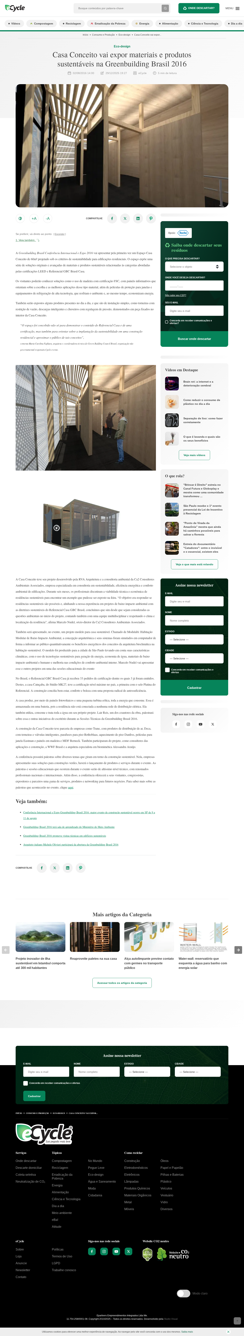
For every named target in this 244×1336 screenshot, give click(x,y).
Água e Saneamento (102, 1181)
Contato (21, 1277)
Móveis (129, 1209)
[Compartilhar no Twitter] (125, 218)
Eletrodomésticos (136, 1167)
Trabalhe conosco (64, 1270)
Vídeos (15, 23)
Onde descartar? (201, 8)
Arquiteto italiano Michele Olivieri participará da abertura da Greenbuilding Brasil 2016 (70, 844)
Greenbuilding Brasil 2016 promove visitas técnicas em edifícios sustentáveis (64, 835)
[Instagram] (188, 724)
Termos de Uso (62, 1256)
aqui (70, 787)
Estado (169, 631)
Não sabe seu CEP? (175, 295)
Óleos (165, 1160)
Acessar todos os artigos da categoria (122, 982)
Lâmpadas (131, 1181)
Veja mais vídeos (194, 455)
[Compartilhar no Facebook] (112, 218)
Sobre (20, 1249)
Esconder (60, 234)
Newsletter (23, 1270)
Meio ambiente (62, 1213)
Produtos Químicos (137, 1188)
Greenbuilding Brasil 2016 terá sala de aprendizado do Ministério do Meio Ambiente (69, 827)
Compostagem (43, 23)
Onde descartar (26, 1160)
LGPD (56, 1263)
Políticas (57, 1249)
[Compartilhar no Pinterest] (151, 218)
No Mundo (95, 1160)
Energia (144, 23)
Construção (132, 1160)
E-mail (169, 593)
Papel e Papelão (172, 1167)
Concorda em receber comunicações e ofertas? (191, 322)
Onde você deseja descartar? (185, 277)
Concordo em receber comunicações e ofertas (192, 671)
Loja (19, 1256)
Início (85, 35)
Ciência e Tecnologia (204, 23)
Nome (168, 612)
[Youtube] (200, 724)
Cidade (169, 650)
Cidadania (95, 1195)
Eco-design (124, 35)
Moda (92, 1188)
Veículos (166, 1188)
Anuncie (21, 1263)
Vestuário (167, 1195)
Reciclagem (73, 23)
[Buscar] (165, 8)
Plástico (166, 1181)
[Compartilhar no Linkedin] (138, 218)
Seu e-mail (171, 302)
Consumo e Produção (103, 35)
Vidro (164, 1202)
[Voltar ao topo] (237, 1321)
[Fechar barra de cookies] (228, 1331)
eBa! (55, 1219)
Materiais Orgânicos (137, 1195)
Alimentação (170, 23)
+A (34, 218)
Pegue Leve (96, 1167)
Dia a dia (58, 1206)
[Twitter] (213, 724)
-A (48, 218)
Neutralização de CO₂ (30, 1181)
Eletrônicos (132, 1174)
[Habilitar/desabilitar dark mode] (20, 218)
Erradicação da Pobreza (110, 23)
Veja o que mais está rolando (194, 564)
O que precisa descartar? (182, 258)
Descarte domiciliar (29, 1167)
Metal (128, 1202)
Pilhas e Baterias (172, 1174)
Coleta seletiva (26, 1174)
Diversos (167, 1209)
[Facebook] (176, 724)
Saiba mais (187, 1331)
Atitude (56, 1226)
